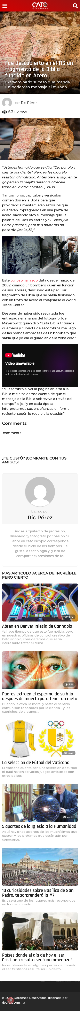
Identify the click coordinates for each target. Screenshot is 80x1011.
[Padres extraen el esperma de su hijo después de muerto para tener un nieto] (40, 670)
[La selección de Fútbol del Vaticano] (40, 739)
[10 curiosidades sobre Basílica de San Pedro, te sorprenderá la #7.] (40, 867)
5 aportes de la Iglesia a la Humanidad (39, 826)
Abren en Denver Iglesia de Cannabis (37, 626)
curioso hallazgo (24, 280)
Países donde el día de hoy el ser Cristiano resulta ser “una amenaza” (37, 957)
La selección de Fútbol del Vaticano (35, 763)
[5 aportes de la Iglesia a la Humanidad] (40, 803)
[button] (4, 6)
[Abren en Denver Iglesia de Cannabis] (40, 603)
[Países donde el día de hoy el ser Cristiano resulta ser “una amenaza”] (40, 931)
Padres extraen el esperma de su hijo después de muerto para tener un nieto (39, 696)
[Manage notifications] (10, 1000)
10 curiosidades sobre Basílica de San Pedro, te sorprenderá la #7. (38, 893)
